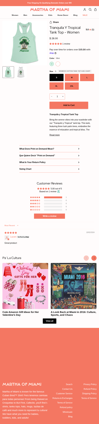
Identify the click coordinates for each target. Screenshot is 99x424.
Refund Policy (90, 389)
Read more (55, 135)
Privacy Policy (90, 384)
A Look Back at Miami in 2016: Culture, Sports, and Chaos (73, 313)
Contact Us (67, 389)
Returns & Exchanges (62, 398)
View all (49, 321)
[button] (56, 44)
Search (69, 384)
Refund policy (66, 407)
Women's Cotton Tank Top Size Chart (74, 71)
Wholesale (67, 412)
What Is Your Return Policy (32, 162)
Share (56, 22)
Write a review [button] (49, 216)
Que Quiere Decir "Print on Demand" (37, 155)
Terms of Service (64, 403)
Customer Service (64, 393)
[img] (11, 233)
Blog (70, 416)
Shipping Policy (89, 393)
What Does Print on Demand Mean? (36, 149)
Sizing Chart (25, 169)
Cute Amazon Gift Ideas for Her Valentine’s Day (20, 313)
